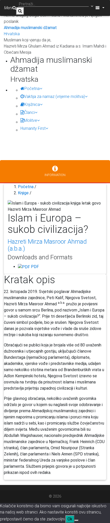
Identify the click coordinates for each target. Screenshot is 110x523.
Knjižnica (32, 104)
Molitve (30, 120)
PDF (34, 266)
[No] (76, 520)
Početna (32, 88)
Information (55, 175)
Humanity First (33, 128)
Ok (70, 519)
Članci (29, 112)
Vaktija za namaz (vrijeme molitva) (54, 96)
